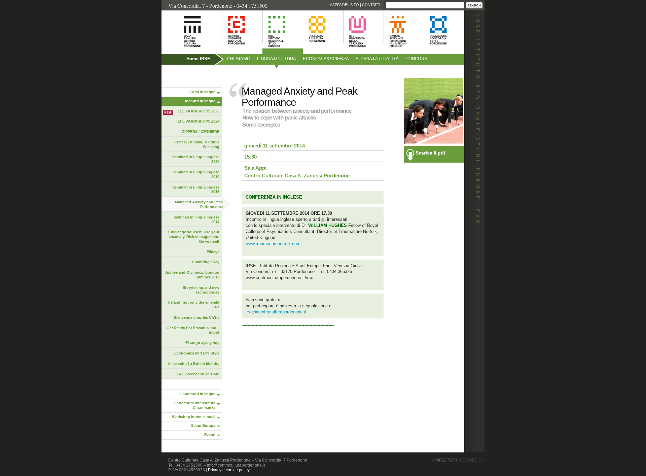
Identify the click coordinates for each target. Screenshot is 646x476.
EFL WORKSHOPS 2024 (198, 121)
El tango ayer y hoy (202, 343)
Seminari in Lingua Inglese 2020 (195, 159)
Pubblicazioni (180, 73)
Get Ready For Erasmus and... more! (193, 330)
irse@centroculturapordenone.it (276, 311)
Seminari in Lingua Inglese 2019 (195, 174)
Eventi (209, 435)
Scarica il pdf (430, 153)
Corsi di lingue (202, 92)
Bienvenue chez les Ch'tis (196, 317)
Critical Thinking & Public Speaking (196, 144)
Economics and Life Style (196, 353)
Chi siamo (238, 58)
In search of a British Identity (193, 364)
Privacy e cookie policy (229, 470)
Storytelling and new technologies (201, 289)
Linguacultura (276, 58)
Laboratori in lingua (197, 394)
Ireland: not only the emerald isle (193, 304)
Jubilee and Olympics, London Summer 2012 (192, 274)
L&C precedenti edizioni (198, 374)
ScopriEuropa (203, 425)
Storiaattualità (377, 58)
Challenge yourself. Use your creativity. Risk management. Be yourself (193, 236)
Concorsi (417, 58)
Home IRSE (198, 58)
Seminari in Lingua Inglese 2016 (195, 189)
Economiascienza (326, 58)
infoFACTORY (458, 460)
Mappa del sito (344, 5)
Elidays (213, 252)
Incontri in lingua (200, 101)
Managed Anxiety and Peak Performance (199, 204)
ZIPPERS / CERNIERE (200, 132)
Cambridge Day (205, 262)
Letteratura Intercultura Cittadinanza (194, 405)
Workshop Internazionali (193, 417)
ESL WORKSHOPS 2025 (198, 111)
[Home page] (184, 51)
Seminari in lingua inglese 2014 (196, 219)
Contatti (371, 5)
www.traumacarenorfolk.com (273, 243)
